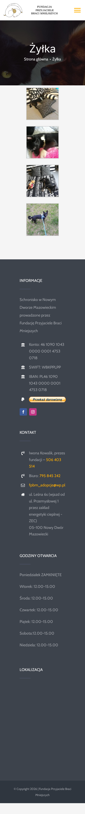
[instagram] (33, 412)
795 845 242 (49, 475)
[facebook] (23, 412)
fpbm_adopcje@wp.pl (47, 485)
